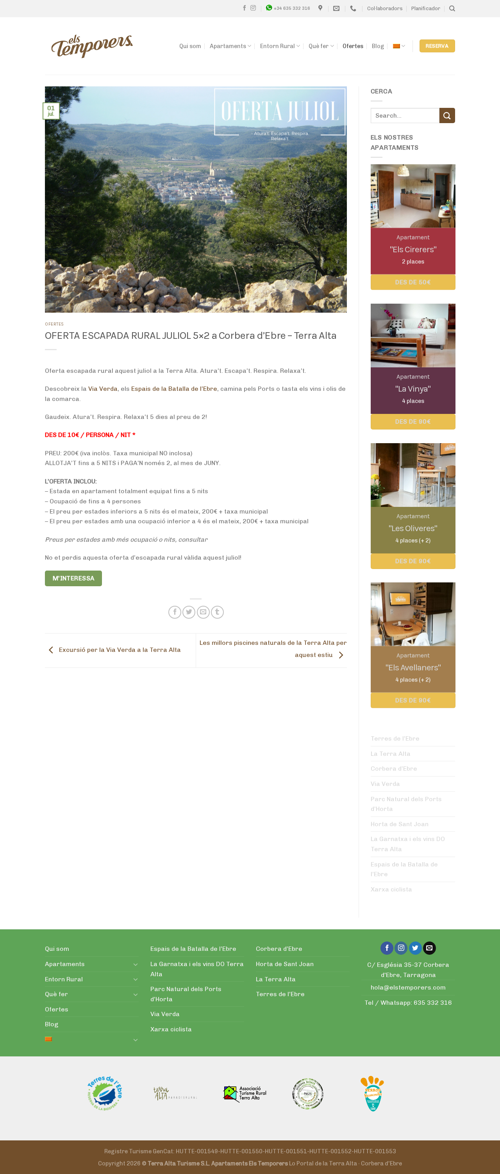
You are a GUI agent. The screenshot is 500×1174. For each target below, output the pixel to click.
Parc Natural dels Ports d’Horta (406, 804)
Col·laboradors (385, 8)
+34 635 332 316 (292, 8)
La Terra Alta (391, 753)
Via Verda (103, 388)
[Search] (452, 8)
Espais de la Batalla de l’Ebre (174, 388)
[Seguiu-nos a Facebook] (244, 8)
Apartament (412, 237)
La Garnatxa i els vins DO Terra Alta (408, 844)
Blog (378, 46)
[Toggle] (135, 964)
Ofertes (353, 46)
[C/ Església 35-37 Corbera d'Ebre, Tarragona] (321, 8)
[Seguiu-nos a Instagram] (253, 8)
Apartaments (228, 46)
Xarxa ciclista (391, 889)
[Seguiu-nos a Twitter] (415, 948)
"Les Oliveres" (413, 528)
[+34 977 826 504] (354, 8)
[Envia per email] (203, 612)
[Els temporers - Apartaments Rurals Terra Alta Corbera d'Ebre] (92, 46)
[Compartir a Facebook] (174, 612)
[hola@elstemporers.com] (337, 8)
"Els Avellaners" (412, 667)
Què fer (319, 46)
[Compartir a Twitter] (188, 612)
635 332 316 (433, 1002)
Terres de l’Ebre (395, 738)
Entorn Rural (277, 46)
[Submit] (447, 115)
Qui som (190, 46)
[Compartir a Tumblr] (217, 612)
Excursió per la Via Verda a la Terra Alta (119, 650)
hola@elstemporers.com (408, 987)
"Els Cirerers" (412, 249)
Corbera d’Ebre (394, 768)
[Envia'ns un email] (429, 948)
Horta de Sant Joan (400, 824)
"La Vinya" (412, 388)
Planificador (425, 8)
